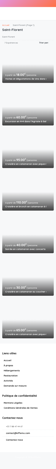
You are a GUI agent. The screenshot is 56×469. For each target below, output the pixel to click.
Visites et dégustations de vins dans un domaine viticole (25, 78)
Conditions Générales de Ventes (20, 408)
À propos (8, 365)
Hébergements (12, 370)
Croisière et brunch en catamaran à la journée (25, 206)
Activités (8, 380)
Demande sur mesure (15, 385)
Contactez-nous (14, 440)
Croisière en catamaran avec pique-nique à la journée (25, 164)
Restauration (11, 375)
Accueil (7, 360)
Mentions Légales (13, 402)
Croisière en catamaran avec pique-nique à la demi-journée (25, 334)
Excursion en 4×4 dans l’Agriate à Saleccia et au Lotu (25, 121)
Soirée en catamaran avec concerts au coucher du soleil (25, 249)
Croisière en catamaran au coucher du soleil (25, 291)
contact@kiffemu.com (18, 433)
